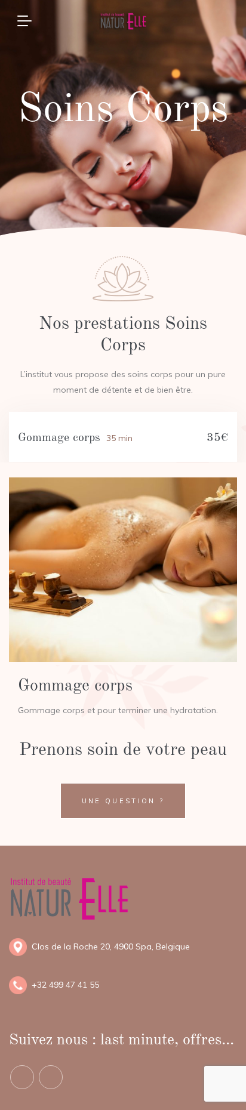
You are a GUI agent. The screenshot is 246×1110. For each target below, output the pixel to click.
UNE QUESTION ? (123, 801)
